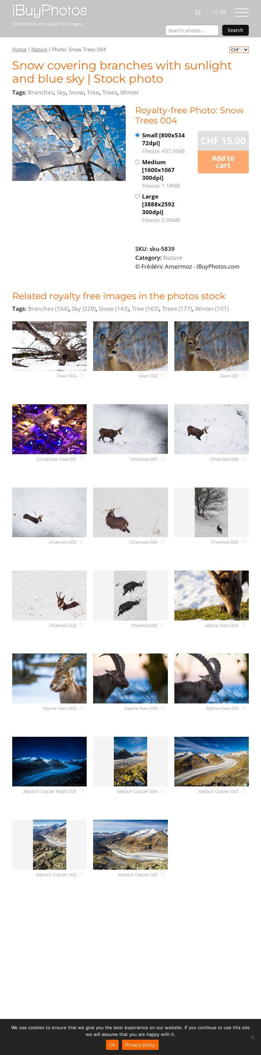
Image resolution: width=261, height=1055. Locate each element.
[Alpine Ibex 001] (211, 678)
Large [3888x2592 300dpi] (161, 207)
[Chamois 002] (49, 595)
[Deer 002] (130, 346)
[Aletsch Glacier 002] (49, 845)
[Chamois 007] (130, 429)
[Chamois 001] (130, 595)
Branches (48, 308)
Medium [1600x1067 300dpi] (161, 173)
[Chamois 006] (211, 429)
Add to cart (223, 161)
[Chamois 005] (49, 513)
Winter (212, 308)
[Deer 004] (49, 346)
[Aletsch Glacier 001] (130, 845)
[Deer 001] (211, 346)
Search (235, 30)
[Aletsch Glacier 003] (211, 762)
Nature (39, 49)
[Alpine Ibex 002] (130, 678)
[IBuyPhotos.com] (49, 11)
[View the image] (69, 143)
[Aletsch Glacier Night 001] (49, 762)
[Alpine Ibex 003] (49, 678)
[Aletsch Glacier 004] (130, 762)
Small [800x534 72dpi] (163, 142)
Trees (177, 308)
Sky (84, 308)
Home (19, 49)
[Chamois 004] (130, 513)
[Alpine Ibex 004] (211, 595)
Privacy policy (140, 1045)
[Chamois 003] (211, 513)
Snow (114, 308)
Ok (112, 1045)
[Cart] (198, 12)
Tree (145, 308)
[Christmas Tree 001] (49, 429)
